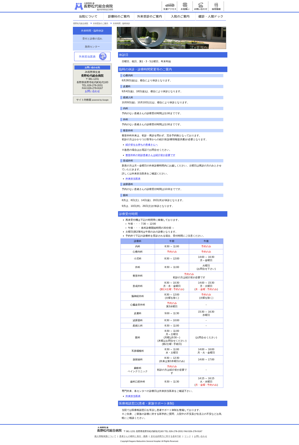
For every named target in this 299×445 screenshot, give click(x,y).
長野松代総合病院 (80, 23)
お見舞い (185, 6)
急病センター (92, 46)
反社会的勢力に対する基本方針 (166, 436)
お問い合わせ (200, 6)
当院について (88, 16)
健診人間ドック (211, 16)
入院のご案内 (180, 16)
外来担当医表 (133, 178)
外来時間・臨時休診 (121, 23)
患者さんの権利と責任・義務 (133, 436)
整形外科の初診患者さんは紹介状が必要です (150, 155)
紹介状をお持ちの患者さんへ (142, 144)
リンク (187, 436)
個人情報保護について (105, 436)
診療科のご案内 (119, 16)
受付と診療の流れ (92, 38)
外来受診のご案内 (149, 16)
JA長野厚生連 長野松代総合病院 (103, 6)
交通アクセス (169, 6)
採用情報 (216, 6)
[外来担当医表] (92, 60)
